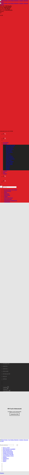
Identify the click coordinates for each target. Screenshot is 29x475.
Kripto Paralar (9, 164)
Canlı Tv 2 (8, 154)
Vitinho (6, 196)
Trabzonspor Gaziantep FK (10, 200)
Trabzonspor (7, 202)
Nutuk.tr (2, 473)
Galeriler (5, 387)
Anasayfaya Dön (15, 414)
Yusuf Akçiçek (7, 191)
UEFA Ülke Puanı (8, 197)
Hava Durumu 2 (10, 149)
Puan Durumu (9, 163)
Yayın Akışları (9, 156)
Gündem (5, 171)
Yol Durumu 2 (9, 152)
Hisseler (8, 167)
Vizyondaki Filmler (10, 145)
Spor (4, 172)
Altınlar (8, 168)
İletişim (4, 460)
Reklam (5, 457)
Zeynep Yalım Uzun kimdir (10, 189)
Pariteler (8, 169)
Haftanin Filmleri (10, 146)
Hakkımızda (6, 458)
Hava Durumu (9, 148)
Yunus (5, 192)
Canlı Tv (8, 153)
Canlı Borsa (9, 160)
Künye (4, 461)
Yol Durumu (9, 150)
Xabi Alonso (7, 195)
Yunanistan (6, 193)
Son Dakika (6, 142)
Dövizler (8, 165)
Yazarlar (5, 173)
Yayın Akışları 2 (10, 157)
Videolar (5, 389)
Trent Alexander (8, 199)
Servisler (5, 144)
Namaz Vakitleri (10, 161)
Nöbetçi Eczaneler (10, 158)
